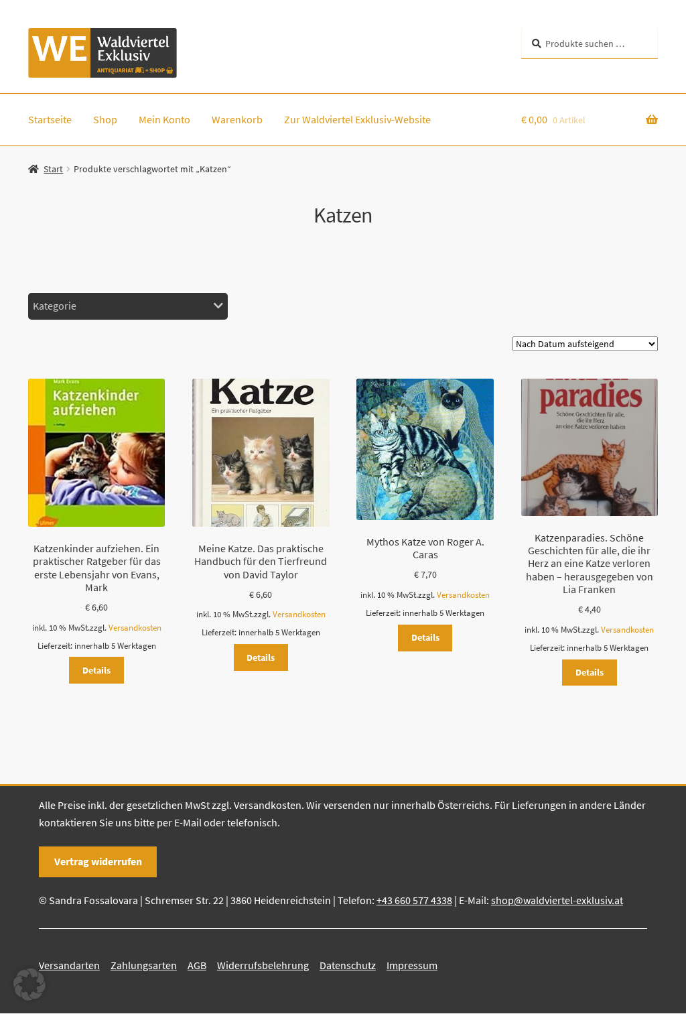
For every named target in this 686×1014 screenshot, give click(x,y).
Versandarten (69, 965)
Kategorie (54, 305)
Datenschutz (348, 965)
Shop (105, 119)
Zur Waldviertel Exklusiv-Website (357, 119)
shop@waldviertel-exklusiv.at (557, 900)
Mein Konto (164, 119)
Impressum (412, 965)
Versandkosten (135, 628)
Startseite (50, 119)
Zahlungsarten (144, 965)
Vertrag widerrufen (98, 861)
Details (96, 670)
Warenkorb (237, 119)
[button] (29, 984)
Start (53, 169)
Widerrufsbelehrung (263, 965)
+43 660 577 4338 (414, 900)
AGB (197, 965)
